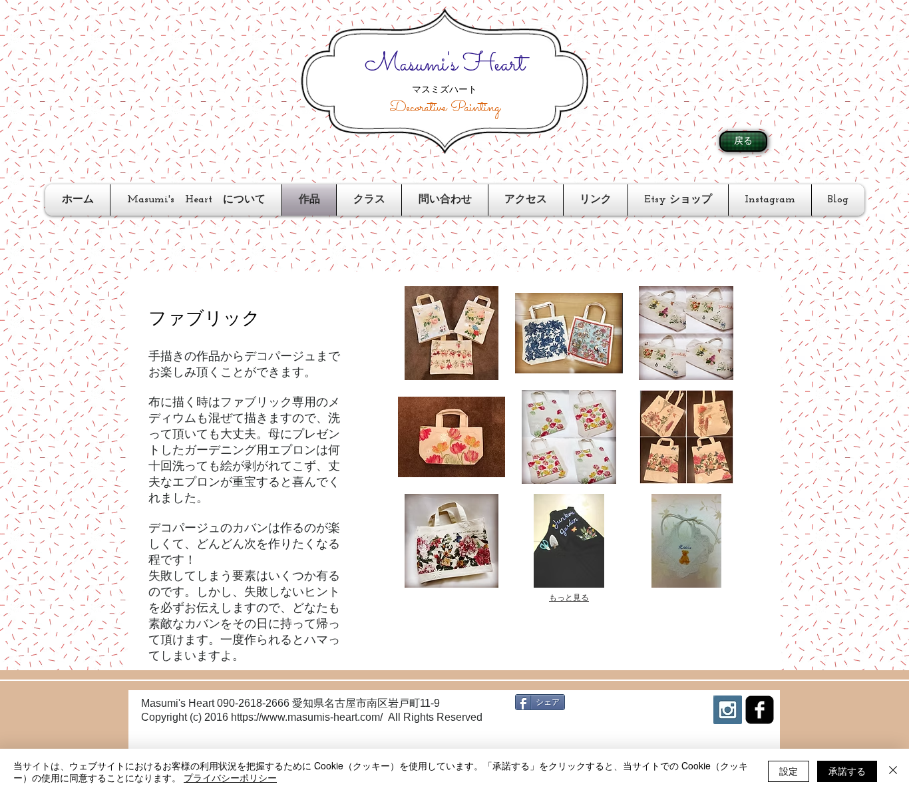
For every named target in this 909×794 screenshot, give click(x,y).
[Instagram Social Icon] (727, 709)
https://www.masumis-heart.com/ (307, 717)
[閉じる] (893, 771)
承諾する (847, 770)
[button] (451, 333)
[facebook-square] (759, 709)
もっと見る (569, 597)
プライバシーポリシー (230, 777)
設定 (788, 770)
